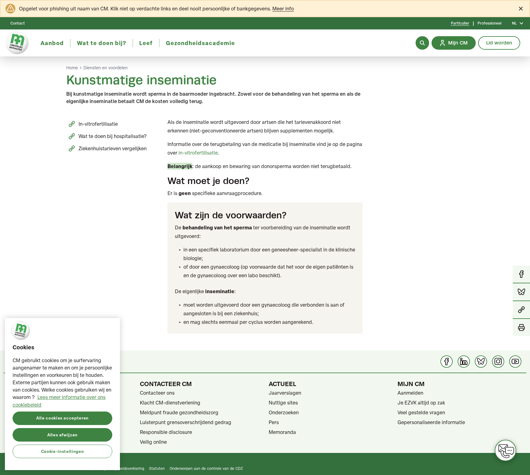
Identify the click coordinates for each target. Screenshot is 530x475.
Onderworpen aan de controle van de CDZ (206, 468)
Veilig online (153, 442)
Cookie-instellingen (62, 451)
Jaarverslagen (285, 392)
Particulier (460, 23)
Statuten (157, 468)
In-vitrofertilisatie (98, 124)
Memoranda (282, 432)
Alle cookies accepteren (62, 418)
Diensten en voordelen (105, 68)
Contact (17, 23)
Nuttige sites (283, 402)
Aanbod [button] (52, 43)
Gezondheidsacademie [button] (200, 43)
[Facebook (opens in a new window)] (446, 361)
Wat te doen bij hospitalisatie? (113, 136)
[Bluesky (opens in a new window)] (481, 361)
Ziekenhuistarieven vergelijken (113, 148)
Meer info (283, 8)
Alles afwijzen (62, 434)
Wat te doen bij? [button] (101, 43)
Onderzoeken (284, 412)
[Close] (520, 8)
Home (72, 68)
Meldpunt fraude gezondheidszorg (179, 412)
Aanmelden (410, 392)
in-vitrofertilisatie (198, 152)
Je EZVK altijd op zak (421, 402)
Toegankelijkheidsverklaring (120, 468)
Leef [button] (146, 43)
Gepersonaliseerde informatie (431, 422)
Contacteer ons (157, 392)
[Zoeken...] (422, 43)
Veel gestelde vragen (421, 412)
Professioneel (489, 23)
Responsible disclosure (166, 432)
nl (514, 23)
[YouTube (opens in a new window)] (515, 361)
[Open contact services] (505, 450)
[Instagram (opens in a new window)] (498, 361)
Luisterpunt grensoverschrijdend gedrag (185, 422)
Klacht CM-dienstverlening (170, 402)
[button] (521, 310)
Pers (274, 422)
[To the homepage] (17, 43)
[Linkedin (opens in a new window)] (464, 361)
